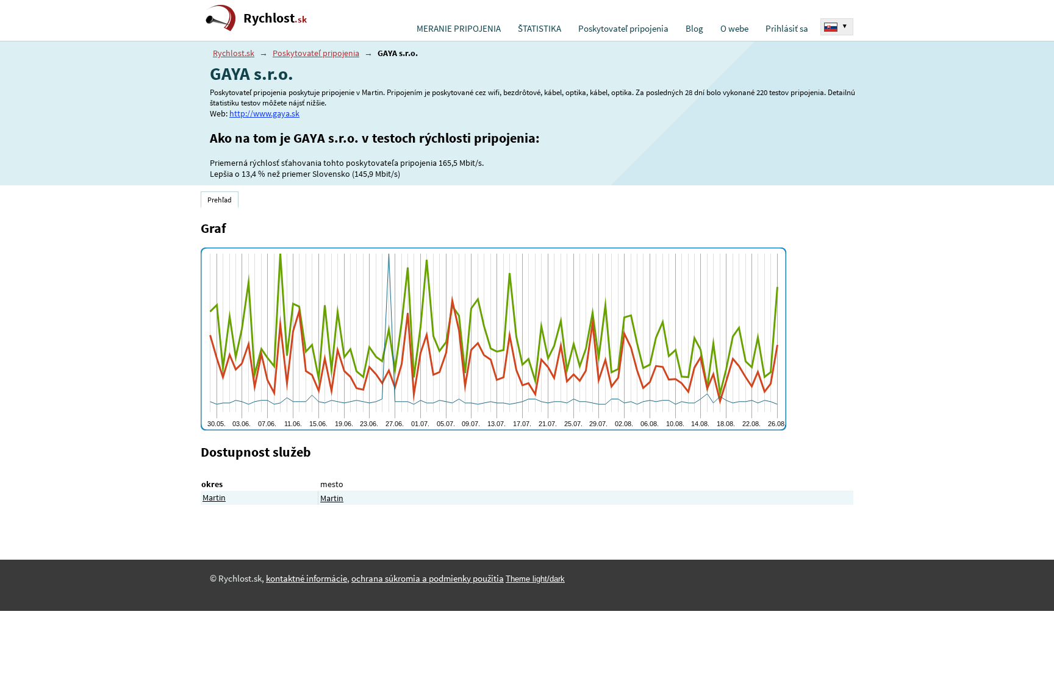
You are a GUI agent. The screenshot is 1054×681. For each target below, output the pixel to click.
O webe (734, 28)
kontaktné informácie (306, 578)
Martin (214, 497)
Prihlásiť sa (786, 28)
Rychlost (275, 18)
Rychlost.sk (233, 53)
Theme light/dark (535, 578)
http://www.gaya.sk (264, 113)
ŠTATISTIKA (539, 28)
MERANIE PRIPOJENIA (459, 28)
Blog (694, 28)
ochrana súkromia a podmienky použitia (427, 578)
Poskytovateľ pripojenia (623, 28)
